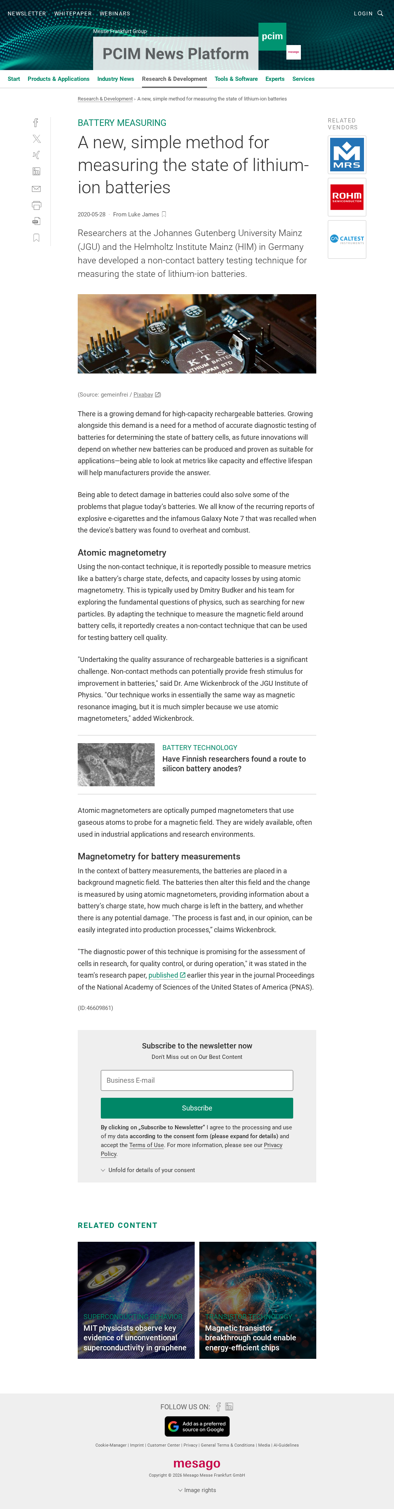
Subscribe (197, 1108)
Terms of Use (146, 1145)
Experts (275, 78)
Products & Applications (59, 78)
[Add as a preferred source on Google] (197, 1426)
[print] (36, 204)
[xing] (36, 155)
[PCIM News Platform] (14, 78)
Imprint (137, 1445)
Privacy (191, 1445)
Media (264, 1445)
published (163, 975)
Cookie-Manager (111, 1445)
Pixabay (143, 394)
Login (363, 13)
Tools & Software (236, 78)
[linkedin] (36, 171)
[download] (36, 221)
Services (303, 78)
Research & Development (174, 78)
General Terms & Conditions (228, 1445)
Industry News (115, 78)
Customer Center (164, 1445)
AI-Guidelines (286, 1445)
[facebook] (36, 122)
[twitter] (36, 138)
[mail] (36, 188)
